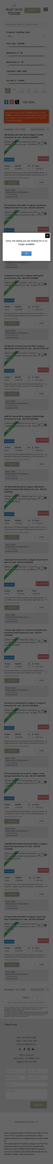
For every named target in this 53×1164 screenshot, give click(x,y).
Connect (32, 10)
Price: (15, 43)
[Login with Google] (12, 103)
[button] (32, 10)
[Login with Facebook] (6, 103)
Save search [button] (8, 90)
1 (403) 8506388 (11, 194)
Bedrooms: (14, 53)
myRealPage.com (31, 1122)
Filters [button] (44, 90)
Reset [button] (35, 90)
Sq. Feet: (15, 80)
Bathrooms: (15, 62)
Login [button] (29, 102)
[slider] (7, 46)
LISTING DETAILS (11, 182)
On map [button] (29, 90)
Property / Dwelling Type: (18, 32)
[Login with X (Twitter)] (17, 103)
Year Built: (16, 71)
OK (26, 253)
